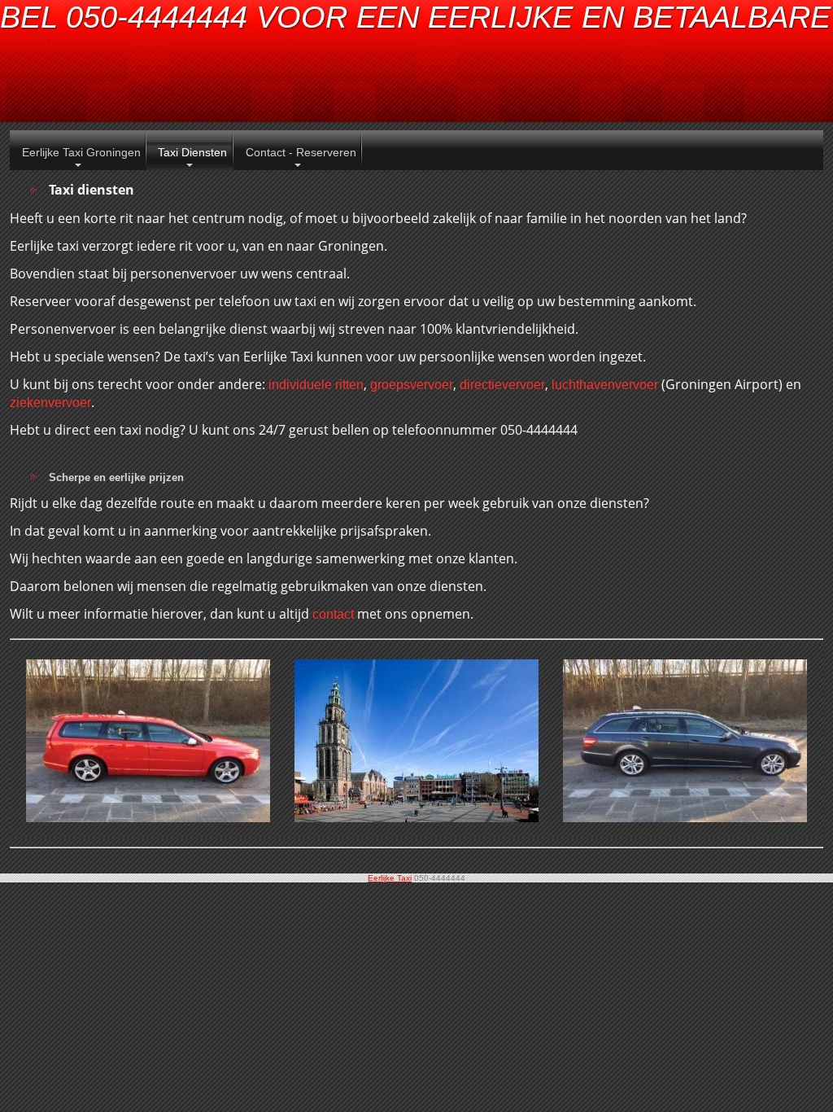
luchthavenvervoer (605, 385)
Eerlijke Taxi (390, 877)
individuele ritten (316, 385)
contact (333, 614)
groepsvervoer (411, 385)
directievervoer (502, 385)
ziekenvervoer (50, 402)
